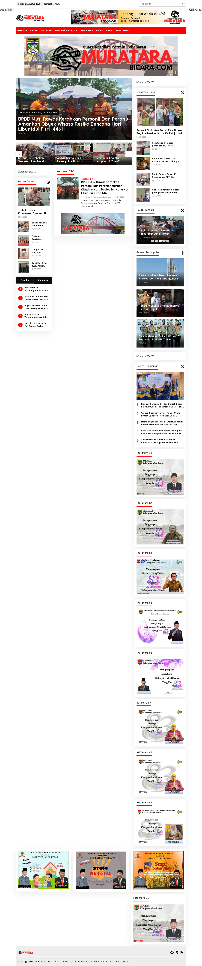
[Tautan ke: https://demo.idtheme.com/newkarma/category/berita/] (48, 182)
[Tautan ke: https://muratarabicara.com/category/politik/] (182, 210)
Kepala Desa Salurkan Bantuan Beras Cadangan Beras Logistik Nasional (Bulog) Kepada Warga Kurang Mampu (166, 160)
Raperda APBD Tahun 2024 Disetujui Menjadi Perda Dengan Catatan (36, 307)
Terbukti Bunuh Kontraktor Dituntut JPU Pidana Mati (33, 211)
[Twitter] (177, 952)
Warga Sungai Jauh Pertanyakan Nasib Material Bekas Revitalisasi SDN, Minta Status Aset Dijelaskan (73, 159)
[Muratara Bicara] (30, 17)
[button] (183, 4)
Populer (25, 280)
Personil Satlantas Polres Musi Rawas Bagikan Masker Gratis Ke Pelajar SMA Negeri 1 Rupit (160, 132)
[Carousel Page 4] (164, 241)
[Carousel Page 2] (156, 241)
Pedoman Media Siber (101, 961)
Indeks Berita (80, 961)
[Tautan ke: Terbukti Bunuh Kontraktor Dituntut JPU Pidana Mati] (34, 196)
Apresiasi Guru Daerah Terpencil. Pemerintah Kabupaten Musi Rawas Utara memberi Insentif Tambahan (159, 441)
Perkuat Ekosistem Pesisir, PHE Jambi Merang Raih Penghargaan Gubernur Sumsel (39, 237)
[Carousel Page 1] (152, 241)
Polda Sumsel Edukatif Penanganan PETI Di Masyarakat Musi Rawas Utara (165, 175)
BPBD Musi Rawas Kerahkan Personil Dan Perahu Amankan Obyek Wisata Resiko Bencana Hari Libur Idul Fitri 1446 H (73, 123)
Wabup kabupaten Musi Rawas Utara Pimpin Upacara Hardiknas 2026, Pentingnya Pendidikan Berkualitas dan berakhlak (161, 414)
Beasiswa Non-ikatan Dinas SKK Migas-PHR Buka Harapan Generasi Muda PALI (162, 432)
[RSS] (182, 952)
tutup (10, 10)
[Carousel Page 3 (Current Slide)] (160, 241)
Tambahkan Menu (52, 4)
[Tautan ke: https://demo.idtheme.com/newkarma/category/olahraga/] (182, 367)
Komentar (43, 280)
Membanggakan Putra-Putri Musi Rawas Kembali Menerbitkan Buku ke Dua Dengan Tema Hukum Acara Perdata (162, 423)
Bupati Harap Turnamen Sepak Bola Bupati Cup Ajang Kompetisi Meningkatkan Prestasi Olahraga (36, 315)
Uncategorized (50, 112)
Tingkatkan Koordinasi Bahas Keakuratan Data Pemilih (157, 232)
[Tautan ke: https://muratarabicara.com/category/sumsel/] (182, 253)
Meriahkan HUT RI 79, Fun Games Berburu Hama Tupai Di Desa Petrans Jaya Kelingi (35, 324)
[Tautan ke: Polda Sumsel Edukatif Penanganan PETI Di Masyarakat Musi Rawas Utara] (143, 178)
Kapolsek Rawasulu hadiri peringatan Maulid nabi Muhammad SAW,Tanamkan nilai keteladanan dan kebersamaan (166, 191)
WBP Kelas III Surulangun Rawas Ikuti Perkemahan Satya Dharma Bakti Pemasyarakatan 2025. (36, 289)
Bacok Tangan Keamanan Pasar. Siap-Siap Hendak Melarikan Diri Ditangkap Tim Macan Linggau (40, 224)
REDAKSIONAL (123, 961)
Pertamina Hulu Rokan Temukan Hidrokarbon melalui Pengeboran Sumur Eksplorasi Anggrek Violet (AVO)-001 (36, 298)
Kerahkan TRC (87, 179)
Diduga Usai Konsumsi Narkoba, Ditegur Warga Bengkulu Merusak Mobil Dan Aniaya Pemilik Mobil (39, 251)
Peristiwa (36, 112)
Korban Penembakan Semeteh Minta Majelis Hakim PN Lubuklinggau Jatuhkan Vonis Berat (32, 159)
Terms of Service (62, 961)
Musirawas (25, 112)
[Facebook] (172, 952)
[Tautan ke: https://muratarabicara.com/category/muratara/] (182, 93)
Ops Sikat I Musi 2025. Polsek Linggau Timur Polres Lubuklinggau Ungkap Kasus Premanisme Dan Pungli (40, 264)
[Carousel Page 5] (167, 241)
